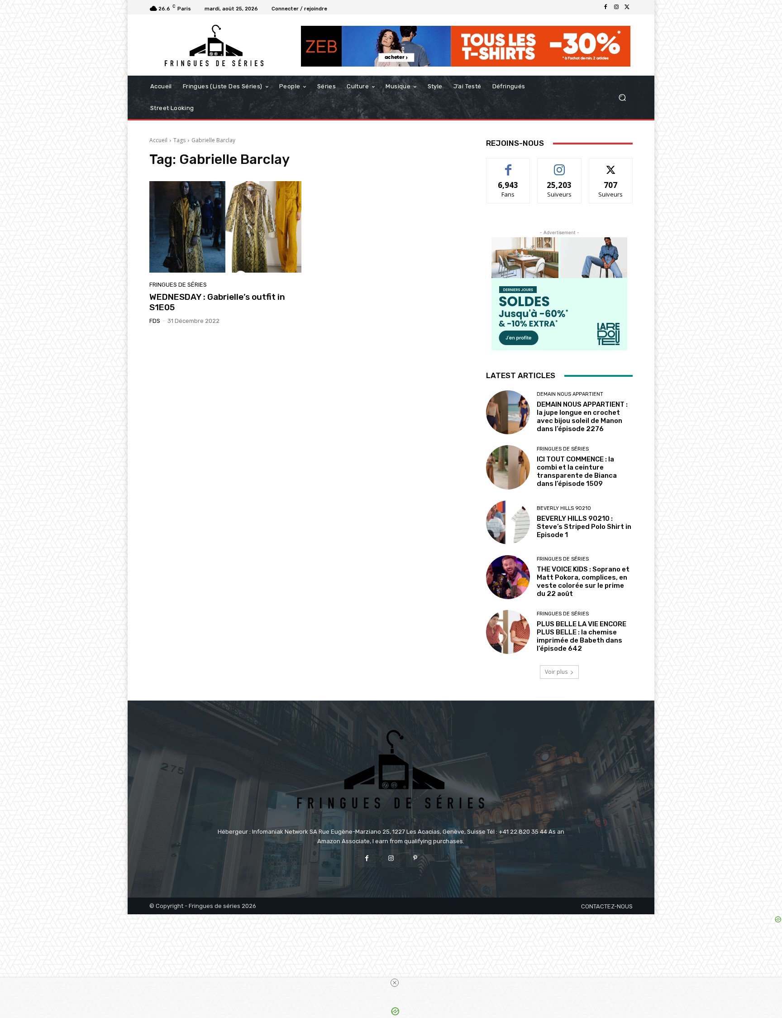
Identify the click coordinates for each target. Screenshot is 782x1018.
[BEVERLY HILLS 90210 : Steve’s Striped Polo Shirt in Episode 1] (508, 522)
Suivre (559, 165)
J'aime (508, 165)
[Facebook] (605, 7)
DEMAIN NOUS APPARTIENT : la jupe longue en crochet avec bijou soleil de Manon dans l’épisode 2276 (582, 416)
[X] (627, 7)
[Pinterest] (415, 858)
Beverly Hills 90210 (564, 508)
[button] (622, 97)
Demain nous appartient (570, 394)
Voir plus (556, 672)
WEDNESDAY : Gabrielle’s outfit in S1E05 (217, 302)
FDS (154, 320)
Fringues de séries (178, 285)
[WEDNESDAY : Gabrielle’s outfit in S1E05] (225, 227)
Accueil (158, 140)
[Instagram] (616, 7)
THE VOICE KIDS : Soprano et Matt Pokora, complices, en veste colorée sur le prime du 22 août (583, 581)
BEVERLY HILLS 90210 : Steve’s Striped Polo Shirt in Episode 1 (584, 526)
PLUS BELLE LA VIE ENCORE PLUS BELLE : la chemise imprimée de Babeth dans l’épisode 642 (581, 636)
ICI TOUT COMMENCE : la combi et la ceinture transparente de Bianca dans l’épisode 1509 (577, 471)
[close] (395, 983)
